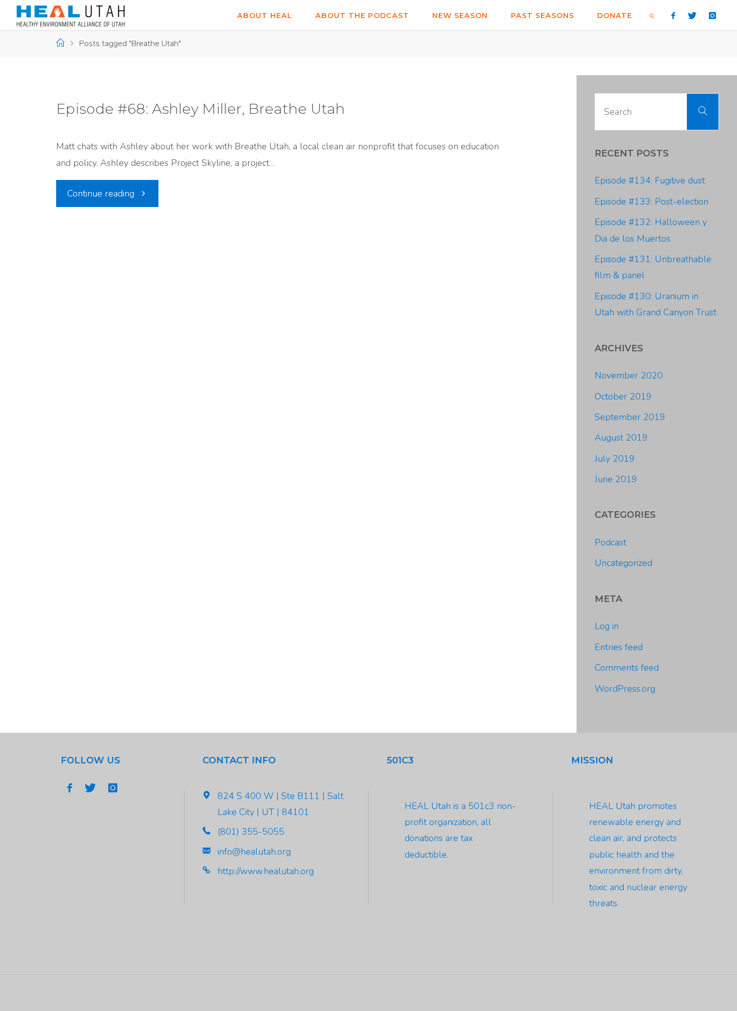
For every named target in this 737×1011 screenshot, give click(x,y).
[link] (652, 15)
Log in (607, 626)
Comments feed (627, 668)
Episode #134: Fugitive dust (650, 180)
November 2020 (629, 375)
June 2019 (616, 479)
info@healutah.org (254, 852)
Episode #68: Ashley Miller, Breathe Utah (200, 108)
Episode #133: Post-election (651, 201)
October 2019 (623, 396)
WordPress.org (625, 689)
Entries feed (619, 647)
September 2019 (630, 417)
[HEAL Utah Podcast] (70, 15)
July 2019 (615, 459)
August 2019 (621, 438)
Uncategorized (623, 563)
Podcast (610, 542)
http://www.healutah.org (266, 871)
